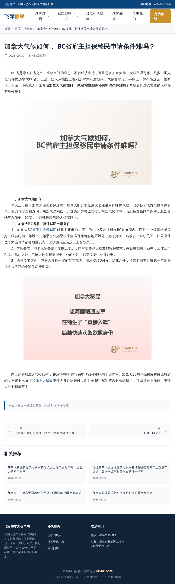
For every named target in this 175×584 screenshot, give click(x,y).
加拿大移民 (44, 380)
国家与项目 (54, 535)
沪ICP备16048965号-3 (67, 577)
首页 (7, 29)
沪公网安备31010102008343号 (102, 577)
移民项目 (42, 16)
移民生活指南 (94, 16)
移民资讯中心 (68, 16)
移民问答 (117, 16)
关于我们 (138, 16)
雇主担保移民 (46, 229)
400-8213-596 (162, 4)
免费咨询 (159, 16)
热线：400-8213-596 (103, 535)
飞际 (14, 16)
